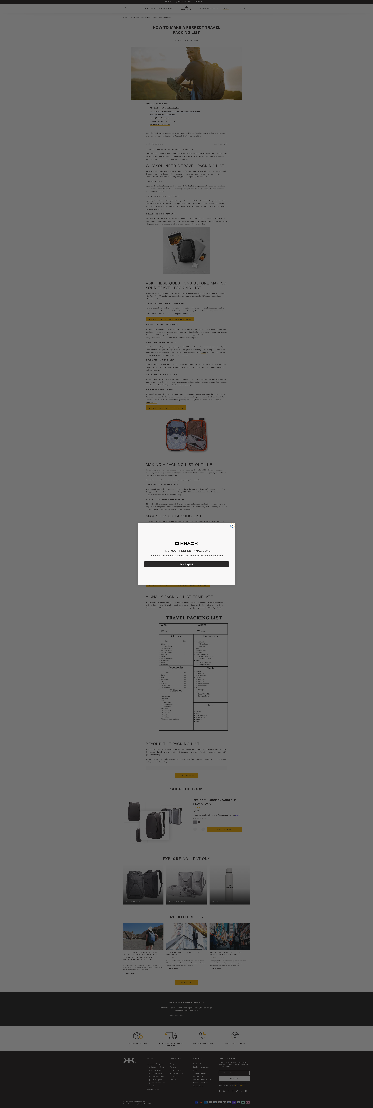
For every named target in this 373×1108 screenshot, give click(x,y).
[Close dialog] (232, 526)
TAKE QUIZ (187, 564)
